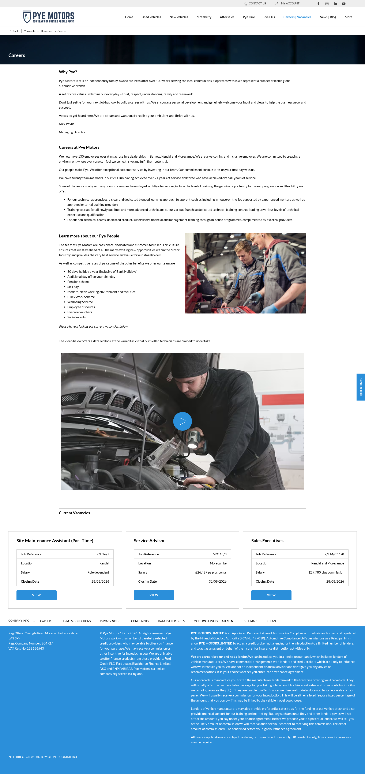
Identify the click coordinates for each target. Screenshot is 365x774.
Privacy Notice (111, 621)
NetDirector (19, 757)
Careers (46, 621)
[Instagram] (327, 3)
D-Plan (271, 621)
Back (15, 31)
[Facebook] (318, 3)
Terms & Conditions (76, 621)
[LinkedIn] (335, 3)
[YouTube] (344, 3)
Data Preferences (171, 621)
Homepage (47, 31)
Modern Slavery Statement (214, 621)
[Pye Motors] (48, 17)
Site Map (250, 621)
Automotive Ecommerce (57, 757)
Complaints (140, 621)
